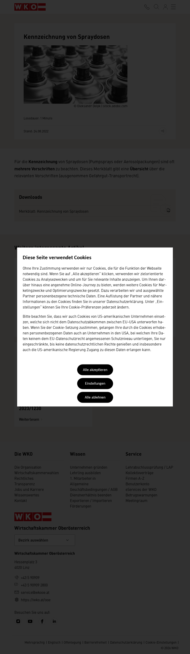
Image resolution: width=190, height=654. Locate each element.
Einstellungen (95, 384)
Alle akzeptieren (95, 370)
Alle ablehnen (95, 397)
